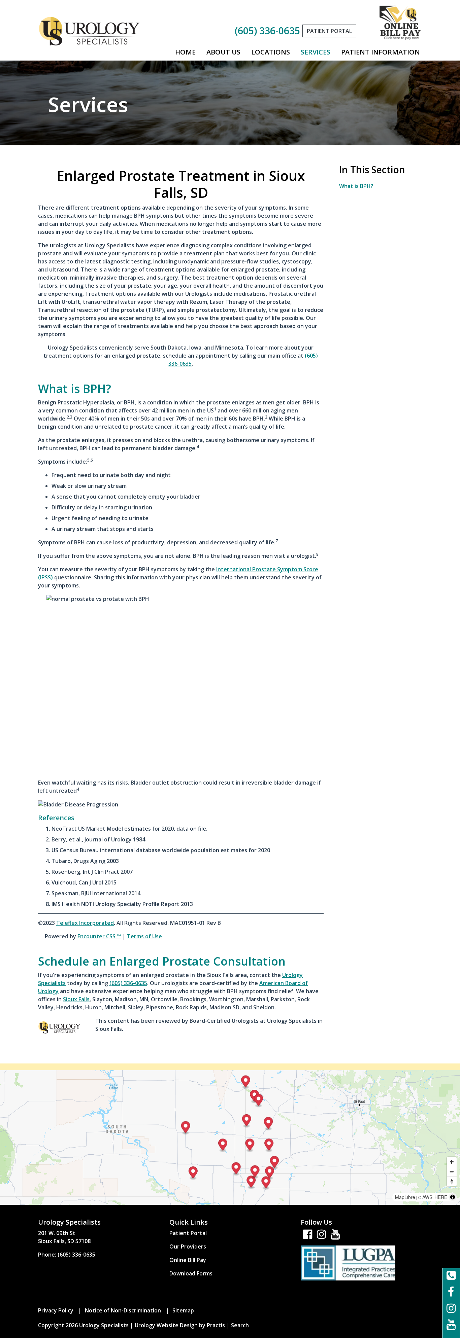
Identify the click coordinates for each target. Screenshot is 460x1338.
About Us (223, 52)
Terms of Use (144, 936)
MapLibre (405, 1197)
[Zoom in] (452, 1162)
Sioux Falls (76, 999)
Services (315, 52)
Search (240, 1325)
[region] (230, 1137)
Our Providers (187, 1246)
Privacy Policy (55, 1310)
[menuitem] (185, 52)
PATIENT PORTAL (329, 31)
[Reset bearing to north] (452, 1181)
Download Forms (190, 1273)
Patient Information (380, 52)
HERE (440, 1197)
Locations (270, 52)
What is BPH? (356, 186)
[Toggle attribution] (453, 1197)
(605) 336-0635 (267, 30)
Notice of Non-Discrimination (123, 1310)
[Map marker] (268, 1145)
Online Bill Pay (187, 1260)
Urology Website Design (166, 1325)
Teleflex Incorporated (85, 923)
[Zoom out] (452, 1172)
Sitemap (183, 1310)
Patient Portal (188, 1233)
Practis (216, 1325)
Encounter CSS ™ (99, 936)
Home (185, 52)
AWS (427, 1197)
